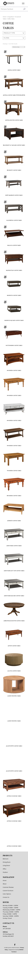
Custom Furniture (8, 890)
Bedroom (5, 859)
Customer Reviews (8, 887)
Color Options (7, 894)
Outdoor (5, 872)
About (4, 884)
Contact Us (6, 897)
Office (4, 869)
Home (4, 16)
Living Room (10, 16)
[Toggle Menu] (23, 3)
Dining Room (6, 862)
